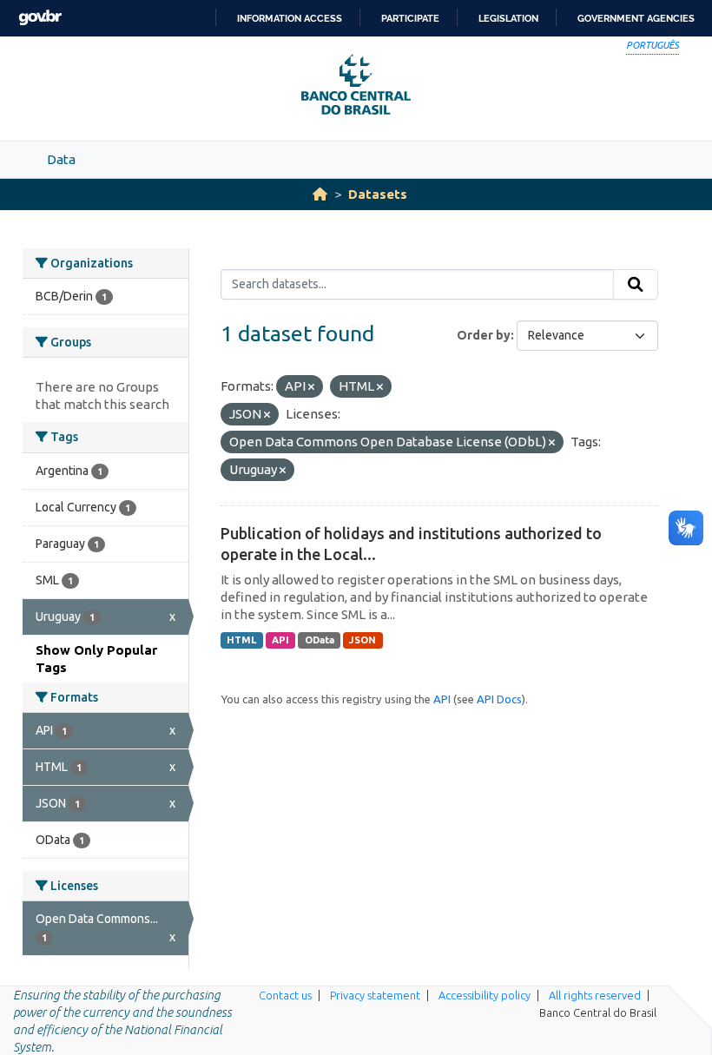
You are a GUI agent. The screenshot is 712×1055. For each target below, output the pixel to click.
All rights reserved (595, 995)
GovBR (40, 18)
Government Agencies (636, 18)
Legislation (508, 18)
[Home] (320, 194)
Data (61, 159)
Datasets (377, 194)
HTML (241, 640)
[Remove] (311, 387)
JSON (362, 640)
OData (319, 640)
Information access (289, 18)
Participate (410, 18)
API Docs (499, 699)
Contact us (285, 995)
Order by (484, 335)
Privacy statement (375, 995)
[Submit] (635, 284)
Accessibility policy (484, 995)
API (280, 640)
